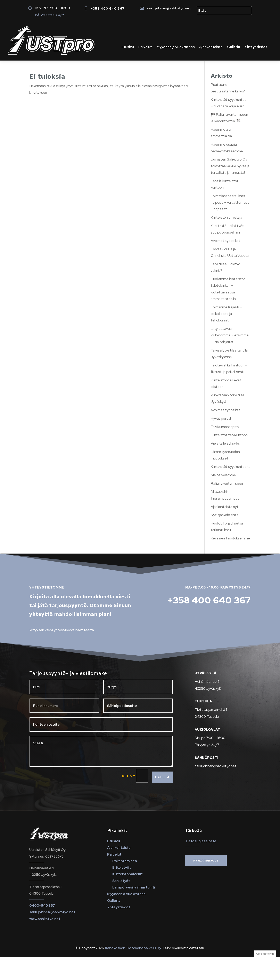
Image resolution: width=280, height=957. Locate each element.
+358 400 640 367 (107, 8)
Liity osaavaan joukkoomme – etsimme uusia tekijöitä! (230, 335)
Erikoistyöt (121, 867)
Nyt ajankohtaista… (226, 515)
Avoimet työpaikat (225, 240)
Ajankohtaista (211, 47)
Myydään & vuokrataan (126, 894)
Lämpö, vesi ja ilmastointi (133, 887)
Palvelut (145, 47)
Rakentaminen (124, 861)
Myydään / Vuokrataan (175, 47)
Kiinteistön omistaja (226, 217)
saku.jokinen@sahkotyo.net (169, 8)
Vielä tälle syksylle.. (225, 443)
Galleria (233, 47)
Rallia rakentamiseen (227, 483)
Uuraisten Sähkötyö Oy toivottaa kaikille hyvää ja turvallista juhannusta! (230, 166)
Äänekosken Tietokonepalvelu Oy (133, 948)
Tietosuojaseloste (200, 841)
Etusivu (128, 47)
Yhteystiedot (256, 47)
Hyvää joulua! (221, 418)
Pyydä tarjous (206, 860)
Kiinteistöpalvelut (127, 874)
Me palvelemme (223, 475)
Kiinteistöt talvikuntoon (229, 435)
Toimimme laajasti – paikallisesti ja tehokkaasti (226, 314)
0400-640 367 (42, 905)
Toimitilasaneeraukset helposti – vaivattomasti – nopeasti (230, 202)
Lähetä (162, 777)
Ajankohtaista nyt (224, 506)
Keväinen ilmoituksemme (230, 538)
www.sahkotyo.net (44, 919)
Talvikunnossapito (225, 427)
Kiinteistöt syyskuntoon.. (230, 466)
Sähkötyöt (121, 880)
